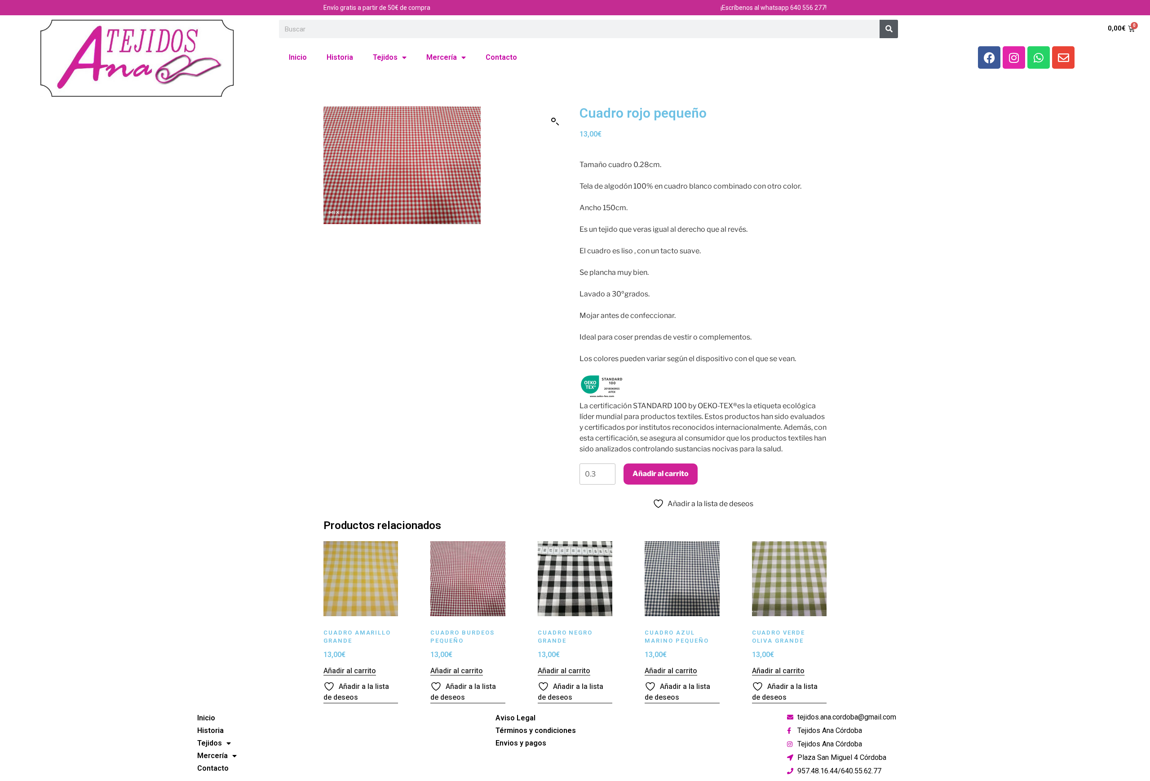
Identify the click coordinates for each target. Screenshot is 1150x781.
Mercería (441, 57)
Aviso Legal (515, 718)
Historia (340, 57)
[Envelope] (1063, 57)
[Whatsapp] (1038, 57)
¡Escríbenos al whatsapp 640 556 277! (774, 7)
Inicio (298, 57)
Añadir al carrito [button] (349, 670)
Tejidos (385, 57)
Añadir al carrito (660, 473)
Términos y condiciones (535, 730)
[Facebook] (989, 57)
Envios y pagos (520, 743)
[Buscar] (889, 29)
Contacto (501, 57)
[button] (555, 122)
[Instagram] (1014, 57)
